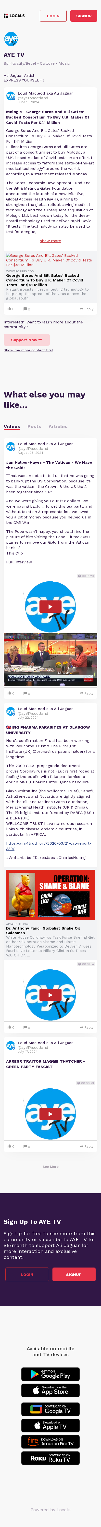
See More (51, 1167)
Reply (88, 309)
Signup (84, 16)
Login (53, 16)
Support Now (24, 339)
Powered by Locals (51, 1509)
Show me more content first (28, 350)
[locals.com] (14, 16)
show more (50, 240)
